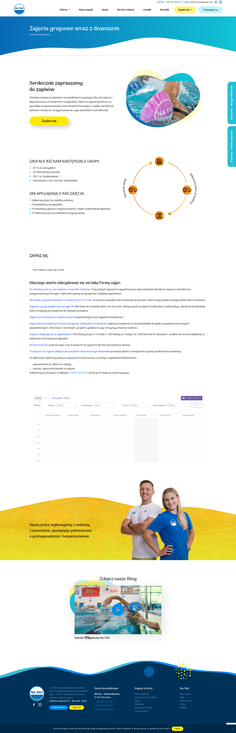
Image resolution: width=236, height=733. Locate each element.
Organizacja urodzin (143, 707)
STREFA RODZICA (78, 373)
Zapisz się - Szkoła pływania (232, 146)
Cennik (147, 10)
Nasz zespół (86, 10)
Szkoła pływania (142, 694)
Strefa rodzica (125, 10)
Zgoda (177, 728)
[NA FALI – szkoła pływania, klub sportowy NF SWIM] (19, 9)
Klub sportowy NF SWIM (145, 697)
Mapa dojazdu (59, 707)
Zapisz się (184, 10)
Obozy (137, 700)
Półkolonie (139, 704)
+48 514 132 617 (173, 2)
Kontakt (164, 10)
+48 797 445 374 (104, 702)
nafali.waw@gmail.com (201, 2)
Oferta (64, 10)
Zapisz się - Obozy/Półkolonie (232, 103)
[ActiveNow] (210, 10)
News (105, 10)
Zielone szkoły (141, 711)
